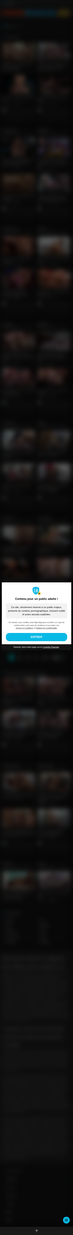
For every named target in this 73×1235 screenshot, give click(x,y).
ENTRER (36, 637)
